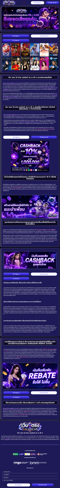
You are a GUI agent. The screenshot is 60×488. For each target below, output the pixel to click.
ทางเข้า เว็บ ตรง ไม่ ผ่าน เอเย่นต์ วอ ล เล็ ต (29, 122)
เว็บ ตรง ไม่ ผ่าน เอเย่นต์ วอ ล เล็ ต (11, 83)
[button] (24, 3)
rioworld (7, 439)
